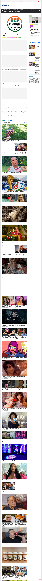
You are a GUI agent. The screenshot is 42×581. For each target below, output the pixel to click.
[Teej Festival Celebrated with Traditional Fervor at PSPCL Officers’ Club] (32, 48)
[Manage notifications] (40, 579)
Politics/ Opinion (15, 9)
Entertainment (11, 11)
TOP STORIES (19, 37)
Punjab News (32, 9)
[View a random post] (40, 11)
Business (10, 9)
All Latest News (4, 37)
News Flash (5, 9)
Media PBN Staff (37, 35)
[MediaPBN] (2, 11)
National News (17, 11)
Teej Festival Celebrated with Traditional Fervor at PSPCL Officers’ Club (37, 48)
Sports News (21, 9)
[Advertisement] (14, 45)
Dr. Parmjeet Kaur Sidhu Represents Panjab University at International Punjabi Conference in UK (35, 30)
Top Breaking (15, 37)
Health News (6, 11)
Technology (27, 9)
